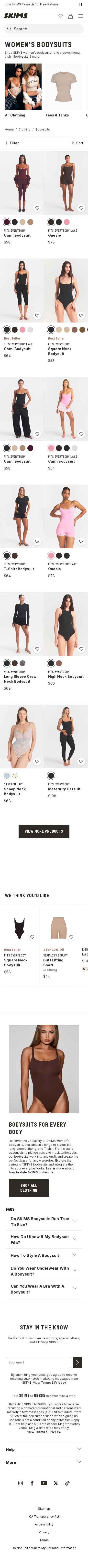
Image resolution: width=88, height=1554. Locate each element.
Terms (44, 1540)
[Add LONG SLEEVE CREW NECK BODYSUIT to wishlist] (37, 649)
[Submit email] (77, 1362)
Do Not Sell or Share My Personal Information (44, 1548)
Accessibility (44, 1524)
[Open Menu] (80, 16)
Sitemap (44, 1508)
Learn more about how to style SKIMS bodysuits (41, 1170)
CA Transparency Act (44, 1516)
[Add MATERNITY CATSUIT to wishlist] (81, 761)
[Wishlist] (61, 16)
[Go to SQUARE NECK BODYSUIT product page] (19, 928)
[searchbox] (48, 29)
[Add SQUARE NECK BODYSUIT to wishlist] (81, 316)
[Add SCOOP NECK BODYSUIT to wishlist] (37, 761)
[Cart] (70, 16)
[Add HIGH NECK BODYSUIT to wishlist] (81, 649)
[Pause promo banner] (80, 4)
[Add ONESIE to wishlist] (81, 208)
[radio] (7, 222)
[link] (29, 1188)
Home (9, 129)
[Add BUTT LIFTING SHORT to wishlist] (71, 937)
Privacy (44, 1532)
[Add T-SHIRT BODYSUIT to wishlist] (37, 541)
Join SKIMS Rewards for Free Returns (31, 4)
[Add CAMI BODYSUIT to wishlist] (37, 208)
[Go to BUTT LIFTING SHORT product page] (58, 928)
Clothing (25, 129)
